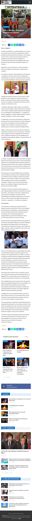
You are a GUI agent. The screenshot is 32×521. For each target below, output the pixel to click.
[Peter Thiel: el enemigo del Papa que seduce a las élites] (9, 362)
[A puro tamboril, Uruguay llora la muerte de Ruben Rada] (9, 344)
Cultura (5, 341)
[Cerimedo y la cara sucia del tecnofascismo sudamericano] (4, 498)
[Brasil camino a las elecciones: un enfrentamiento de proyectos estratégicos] (23, 362)
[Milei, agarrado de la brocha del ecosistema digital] (4, 413)
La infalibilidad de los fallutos (16, 405)
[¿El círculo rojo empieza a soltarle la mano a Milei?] (16, 440)
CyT (4, 358)
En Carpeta (6, 26)
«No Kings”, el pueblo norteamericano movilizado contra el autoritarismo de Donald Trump (18, 467)
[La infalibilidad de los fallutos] (23, 344)
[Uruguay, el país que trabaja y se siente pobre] (4, 492)
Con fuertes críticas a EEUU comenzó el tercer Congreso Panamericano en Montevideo (19, 505)
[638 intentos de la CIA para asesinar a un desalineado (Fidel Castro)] (4, 485)
